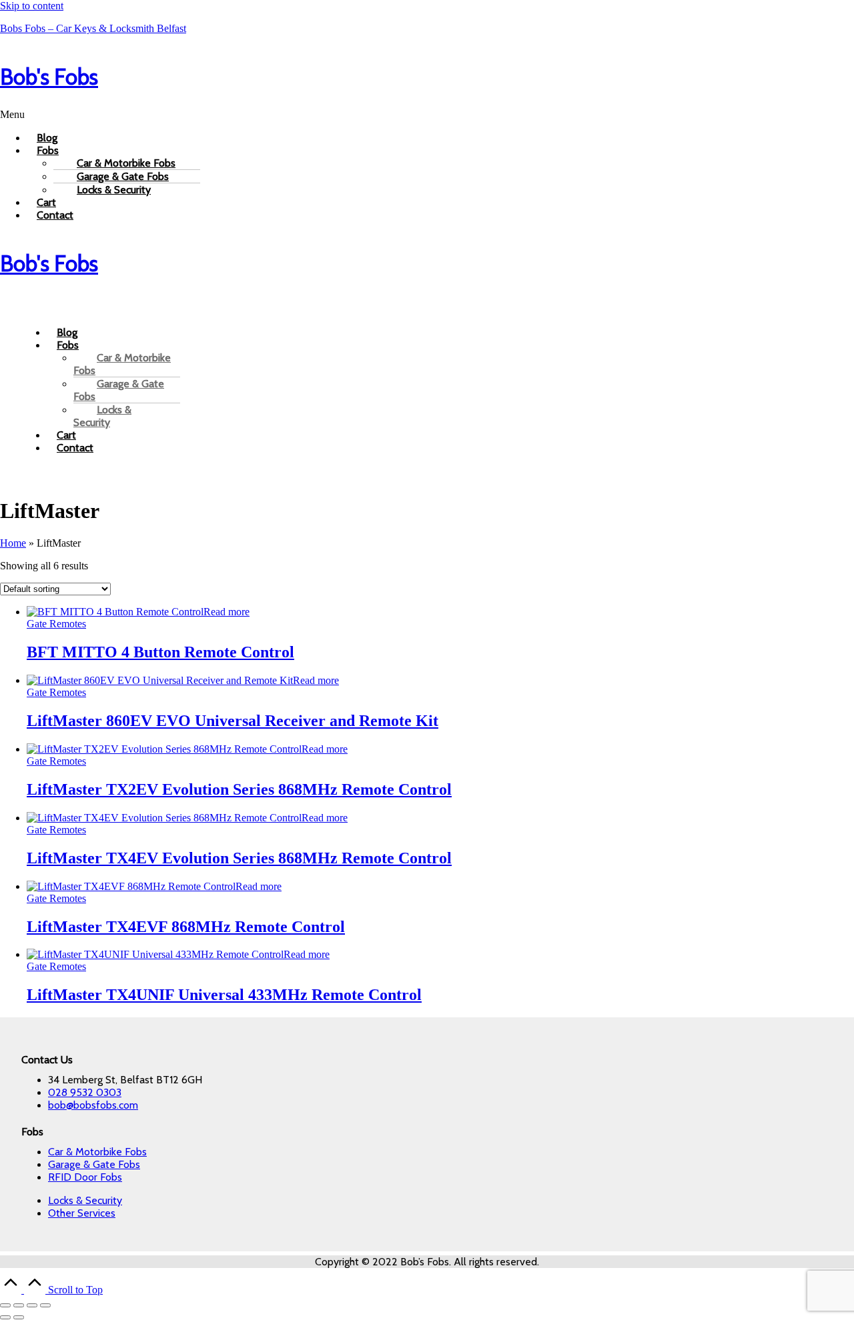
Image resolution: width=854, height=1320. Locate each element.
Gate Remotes (56, 623)
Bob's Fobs (49, 76)
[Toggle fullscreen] (18, 1305)
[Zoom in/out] (5, 1305)
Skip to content (31, 5)
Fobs (48, 150)
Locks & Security (114, 189)
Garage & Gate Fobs (118, 390)
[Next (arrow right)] (18, 1317)
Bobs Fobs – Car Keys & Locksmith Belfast (93, 28)
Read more (226, 611)
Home (13, 543)
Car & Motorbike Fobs (122, 364)
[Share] (32, 1305)
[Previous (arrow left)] (5, 1317)
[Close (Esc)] (45, 1305)
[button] (427, 115)
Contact (55, 215)
